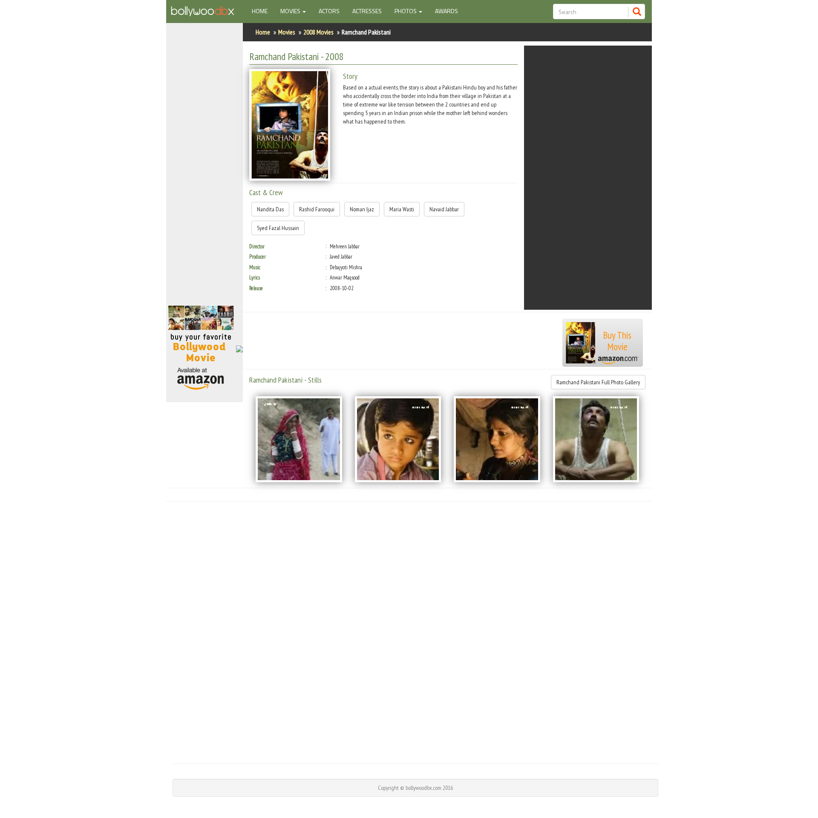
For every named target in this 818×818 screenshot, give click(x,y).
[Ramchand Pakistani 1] (299, 439)
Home (263, 10)
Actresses (367, 10)
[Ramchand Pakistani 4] (596, 439)
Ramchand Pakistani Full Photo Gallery (598, 382)
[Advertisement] (204, 168)
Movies (286, 32)
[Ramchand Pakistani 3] (497, 439)
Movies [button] (291, 10)
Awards (446, 10)
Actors (329, 10)
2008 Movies (318, 32)
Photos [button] (406, 10)
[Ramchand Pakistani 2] (398, 439)
